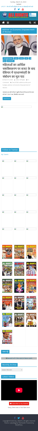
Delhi (16, 58)
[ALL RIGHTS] (3, 22)
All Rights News (8, 58)
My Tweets (4, 154)
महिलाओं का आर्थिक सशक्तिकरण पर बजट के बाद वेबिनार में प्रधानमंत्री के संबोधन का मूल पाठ (19, 70)
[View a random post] (34, 22)
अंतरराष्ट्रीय (10, 61)
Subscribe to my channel (20, 403)
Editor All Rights (20, 80)
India (21, 58)
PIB (26, 58)
